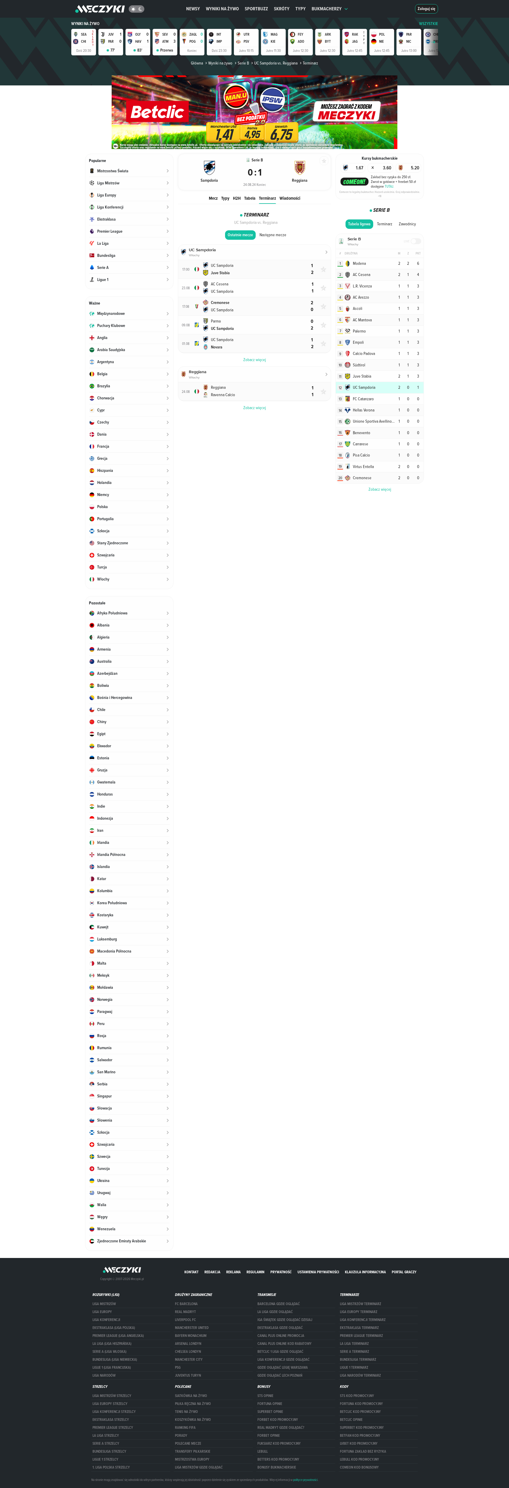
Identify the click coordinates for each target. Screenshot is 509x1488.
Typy (300, 8)
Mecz (213, 198)
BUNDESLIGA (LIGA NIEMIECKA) (114, 1359)
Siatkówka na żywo (191, 1395)
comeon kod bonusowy (359, 1467)
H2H (237, 198)
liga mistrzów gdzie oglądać (199, 1467)
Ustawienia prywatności (318, 1272)
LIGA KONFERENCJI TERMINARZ (363, 1319)
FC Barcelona (186, 1304)
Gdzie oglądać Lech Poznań (279, 1375)
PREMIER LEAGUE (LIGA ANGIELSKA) (118, 1335)
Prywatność (281, 1272)
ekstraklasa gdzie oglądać (280, 1327)
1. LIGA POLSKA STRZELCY (111, 1467)
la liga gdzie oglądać (275, 1312)
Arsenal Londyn (188, 1343)
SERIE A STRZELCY (105, 1443)
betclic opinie (351, 1419)
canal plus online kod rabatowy (284, 1343)
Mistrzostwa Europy (192, 1459)
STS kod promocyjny (357, 1395)
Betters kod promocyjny (278, 1459)
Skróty (282, 8)
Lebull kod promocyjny (359, 1459)
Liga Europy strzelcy (110, 1403)
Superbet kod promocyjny (362, 1427)
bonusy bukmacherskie (276, 1467)
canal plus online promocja (280, 1335)
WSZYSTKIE (428, 23)
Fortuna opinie (269, 1403)
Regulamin (256, 1272)
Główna (197, 63)
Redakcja (212, 1272)
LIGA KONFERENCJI (106, 1319)
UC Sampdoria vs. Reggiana (276, 63)
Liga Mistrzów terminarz (360, 1304)
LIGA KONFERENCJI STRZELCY (114, 1411)
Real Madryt (185, 1312)
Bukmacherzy (327, 8)
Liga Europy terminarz (358, 1312)
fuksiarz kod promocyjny (279, 1443)
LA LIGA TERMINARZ (354, 1343)
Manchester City (189, 1359)
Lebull (262, 1451)
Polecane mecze (188, 1443)
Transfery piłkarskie (192, 1451)
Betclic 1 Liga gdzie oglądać (280, 1351)
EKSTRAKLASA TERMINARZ (359, 1327)
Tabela (249, 198)
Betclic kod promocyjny (360, 1411)
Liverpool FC (185, 1319)
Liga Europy (102, 1312)
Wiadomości (290, 198)
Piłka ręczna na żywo (193, 1403)
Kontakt (191, 1272)
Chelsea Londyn (188, 1351)
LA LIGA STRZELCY (105, 1435)
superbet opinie (270, 1411)
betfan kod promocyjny (360, 1435)
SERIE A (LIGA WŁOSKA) (109, 1351)
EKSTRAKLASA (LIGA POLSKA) (113, 1327)
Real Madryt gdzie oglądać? (280, 1427)
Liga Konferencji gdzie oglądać (283, 1359)
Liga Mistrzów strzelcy (111, 1395)
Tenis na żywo (186, 1411)
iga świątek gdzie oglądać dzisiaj (284, 1319)
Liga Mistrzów (104, 1304)
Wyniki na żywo (222, 8)
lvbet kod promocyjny (359, 1443)
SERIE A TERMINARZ (354, 1351)
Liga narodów (103, 1375)
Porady (181, 1435)
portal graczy (404, 1272)
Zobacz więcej (379, 489)
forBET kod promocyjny (277, 1419)
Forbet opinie (268, 1435)
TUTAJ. (389, 186)
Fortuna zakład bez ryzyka (363, 1451)
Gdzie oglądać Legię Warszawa (282, 1367)
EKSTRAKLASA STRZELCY (110, 1419)
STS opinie (265, 1395)
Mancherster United (192, 1327)
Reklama (233, 1272)
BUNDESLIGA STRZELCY (109, 1451)
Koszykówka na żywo (193, 1419)
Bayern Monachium (190, 1335)
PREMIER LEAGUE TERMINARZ (361, 1335)
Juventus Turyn (188, 1375)
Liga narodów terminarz (360, 1375)
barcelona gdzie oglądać (278, 1304)
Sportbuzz (256, 8)
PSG (178, 1367)
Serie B (243, 63)
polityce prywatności (305, 1479)
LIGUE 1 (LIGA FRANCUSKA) (111, 1367)
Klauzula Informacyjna (365, 1272)
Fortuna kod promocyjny (361, 1403)
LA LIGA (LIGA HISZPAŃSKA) (111, 1343)
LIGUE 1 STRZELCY (105, 1459)
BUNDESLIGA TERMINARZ (358, 1359)
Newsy (193, 8)
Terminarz (267, 198)
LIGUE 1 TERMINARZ (354, 1367)
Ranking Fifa (185, 1427)
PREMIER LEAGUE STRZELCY (112, 1427)
